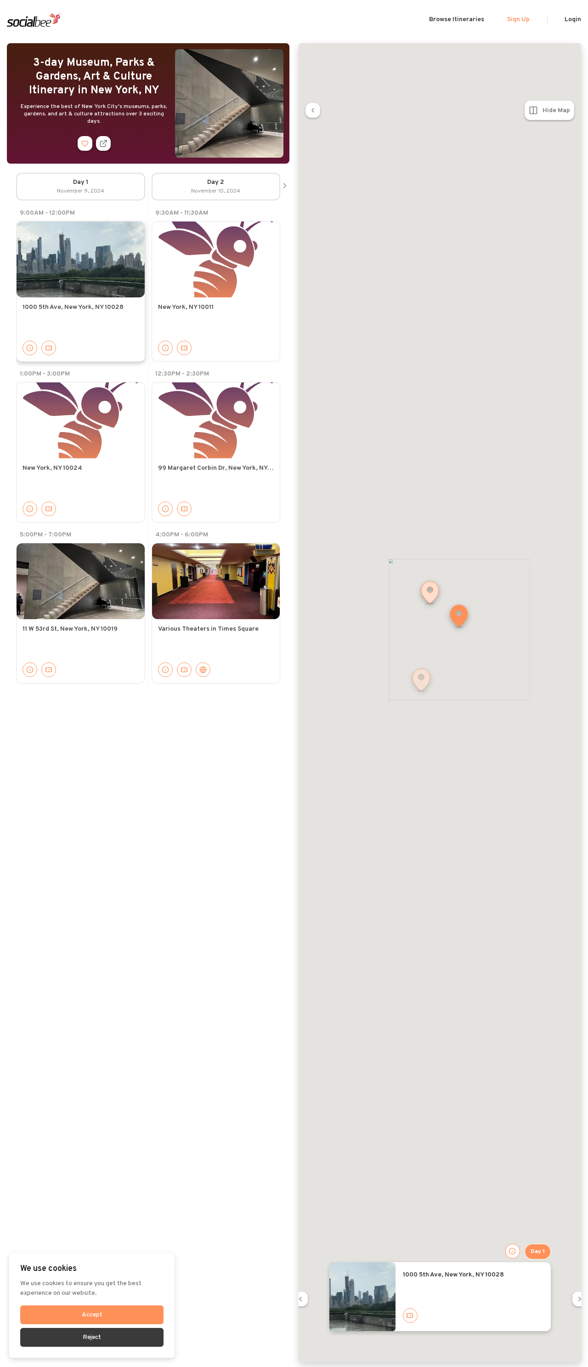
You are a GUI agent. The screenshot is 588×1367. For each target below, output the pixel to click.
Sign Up (518, 19)
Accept (92, 1315)
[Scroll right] (284, 186)
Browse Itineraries (456, 19)
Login (573, 19)
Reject (92, 1337)
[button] (459, 617)
